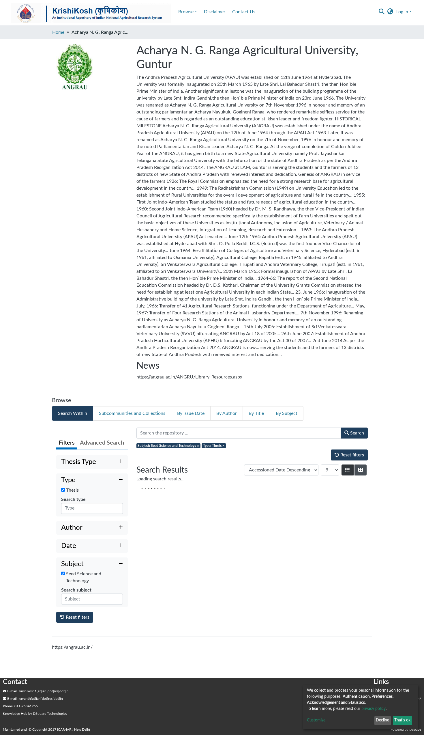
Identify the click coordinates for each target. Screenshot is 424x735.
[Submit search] (382, 12)
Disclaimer (214, 12)
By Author (226, 413)
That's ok (402, 720)
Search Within (72, 413)
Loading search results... (160, 479)
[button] (390, 11)
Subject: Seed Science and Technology (168, 445)
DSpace (415, 729)
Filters (67, 443)
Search (356, 433)
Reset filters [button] (77, 617)
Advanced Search (102, 443)
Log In (402, 12)
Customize (316, 720)
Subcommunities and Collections (132, 413)
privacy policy (373, 709)
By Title (256, 413)
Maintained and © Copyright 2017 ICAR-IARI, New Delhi (47, 729)
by (35, 713)
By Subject (286, 413)
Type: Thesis (213, 445)
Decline (382, 720)
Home (58, 32)
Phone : (8, 706)
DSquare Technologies (50, 713)
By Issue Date (191, 413)
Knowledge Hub (15, 713)
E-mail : (12, 691)
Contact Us (243, 12)
